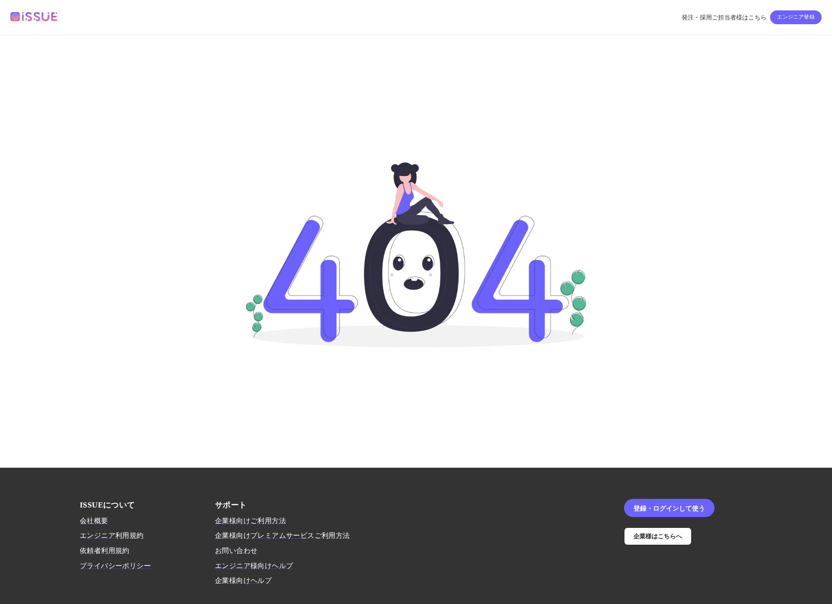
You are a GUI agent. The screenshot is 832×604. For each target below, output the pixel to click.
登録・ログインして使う (669, 508)
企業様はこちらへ (658, 536)
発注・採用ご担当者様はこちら (724, 17)
